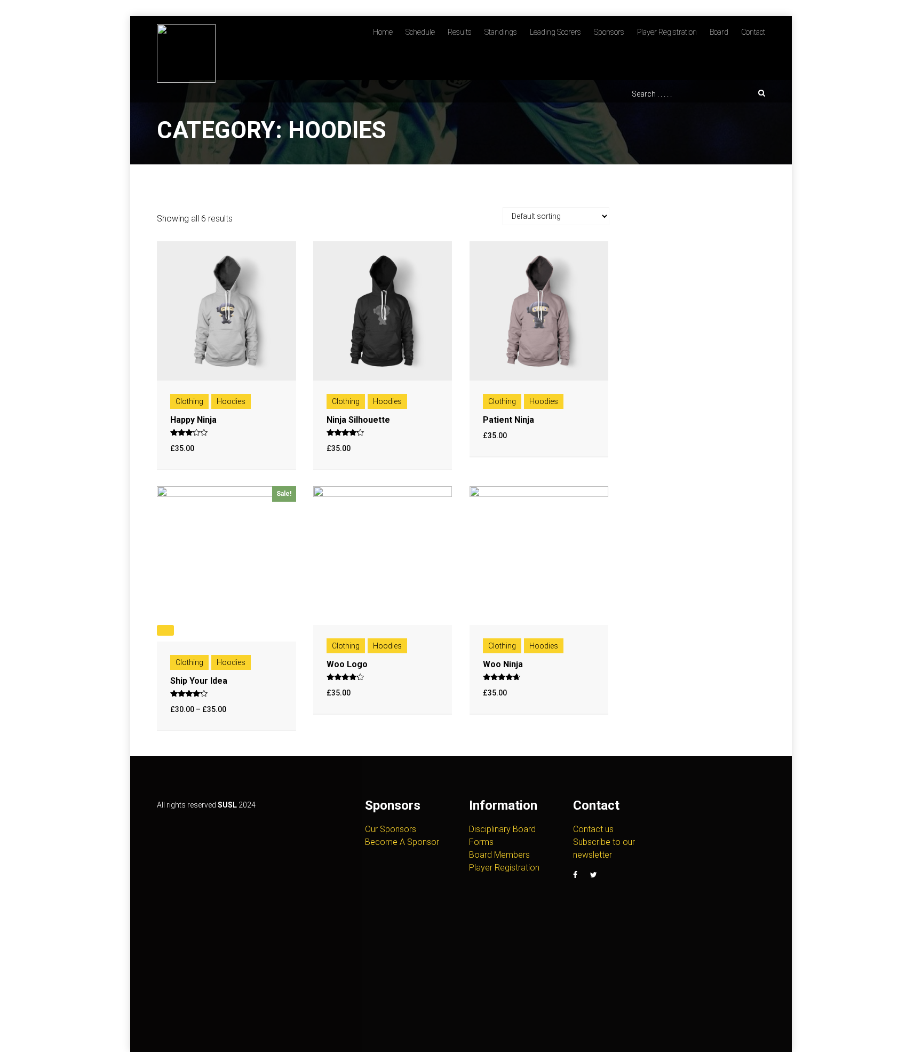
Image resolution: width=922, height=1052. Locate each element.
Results (460, 32)
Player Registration (667, 32)
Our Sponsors (390, 829)
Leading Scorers (555, 32)
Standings (500, 32)
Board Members (499, 855)
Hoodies (231, 401)
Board (719, 32)
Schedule (420, 32)
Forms (481, 842)
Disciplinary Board (502, 829)
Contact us (593, 829)
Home (383, 32)
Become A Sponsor (402, 842)
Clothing (189, 401)
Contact (753, 32)
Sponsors (609, 32)
